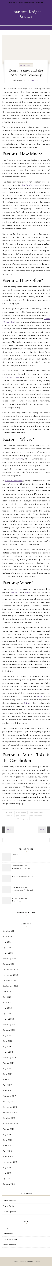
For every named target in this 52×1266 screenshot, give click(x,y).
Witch (40, 696)
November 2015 (10, 1162)
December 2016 (10, 1107)
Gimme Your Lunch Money (22, 876)
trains (34, 819)
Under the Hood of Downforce (19, 899)
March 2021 (8, 953)
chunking (19, 459)
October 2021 (9, 931)
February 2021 (9, 958)
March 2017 (8, 1090)
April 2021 (7, 947)
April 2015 (7, 1178)
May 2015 (7, 1173)
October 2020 (9, 980)
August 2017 (8, 1063)
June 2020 (7, 1002)
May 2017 (7, 1079)
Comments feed (10, 1239)
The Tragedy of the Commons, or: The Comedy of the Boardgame (23, 889)
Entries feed (8, 1234)
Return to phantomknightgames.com (26, 2)
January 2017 (9, 1101)
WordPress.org (9, 1245)
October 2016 (9, 1118)
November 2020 (10, 975)
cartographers (21, 812)
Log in (5, 1228)
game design (21, 816)
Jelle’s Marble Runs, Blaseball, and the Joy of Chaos (21, 867)
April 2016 (7, 1151)
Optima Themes (33, 1262)
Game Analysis (9, 1201)
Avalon (15, 855)
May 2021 (7, 942)
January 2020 (9, 1030)
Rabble (27, 703)
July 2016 (7, 1134)
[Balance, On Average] (7, 829)
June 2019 (7, 1041)
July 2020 (7, 997)
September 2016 (10, 1123)
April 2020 (7, 1013)
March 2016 (8, 1156)
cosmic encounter (36, 812)
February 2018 (9, 1057)
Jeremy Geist (34, 80)
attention (8, 812)
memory (8, 819)
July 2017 (7, 1068)
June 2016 (7, 1140)
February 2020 (9, 1024)
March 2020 (8, 1019)
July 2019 (7, 1035)
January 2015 (9, 1184)
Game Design (26, 65)
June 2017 (7, 1074)
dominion (8, 816)
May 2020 (7, 1008)
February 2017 (9, 1096)
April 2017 (7, 1085)
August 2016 (8, 1129)
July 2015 (7, 1167)
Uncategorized (9, 1212)
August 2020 (8, 991)
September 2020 (10, 986)
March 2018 (8, 1052)
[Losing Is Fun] (44, 829)
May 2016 (7, 1145)
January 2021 (9, 964)
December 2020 (10, 969)
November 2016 (10, 1112)
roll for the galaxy (22, 819)
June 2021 (7, 936)
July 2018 (7, 1046)
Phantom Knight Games (26, 14)
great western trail (36, 816)
